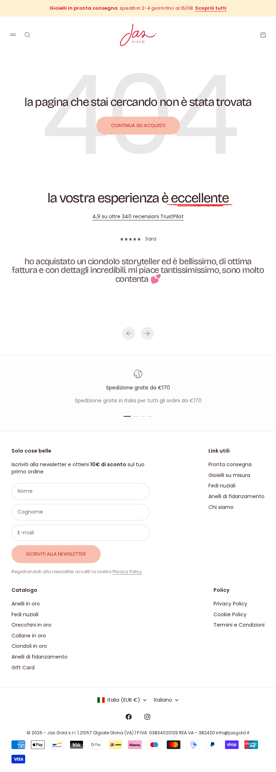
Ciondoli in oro (29, 646)
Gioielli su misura (229, 475)
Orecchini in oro (31, 624)
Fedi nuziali (221, 485)
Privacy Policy (127, 572)
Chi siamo (221, 507)
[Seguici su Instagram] (147, 716)
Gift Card (23, 667)
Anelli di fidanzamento (236, 496)
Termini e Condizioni (238, 624)
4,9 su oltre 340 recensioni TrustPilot (138, 216)
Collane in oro (29, 635)
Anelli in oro (26, 603)
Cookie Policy (230, 614)
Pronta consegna (230, 464)
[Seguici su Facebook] (128, 716)
